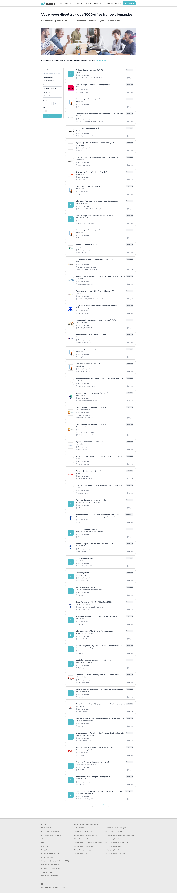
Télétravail (46, 108)
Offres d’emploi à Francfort (114, 846)
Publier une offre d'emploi (50, 853)
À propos (89, 3)
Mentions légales (47, 857)
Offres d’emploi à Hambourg (83, 850)
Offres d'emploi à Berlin (113, 831)
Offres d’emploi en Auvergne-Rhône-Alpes (119, 835)
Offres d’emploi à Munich (114, 850)
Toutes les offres (79, 828)
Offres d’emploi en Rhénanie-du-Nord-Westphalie (89, 842)
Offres (61, 3)
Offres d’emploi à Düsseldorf (83, 846)
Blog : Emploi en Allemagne (50, 831)
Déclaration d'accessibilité (50, 865)
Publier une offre (129, 3)
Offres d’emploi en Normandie (84, 839)
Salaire (45, 100)
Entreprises (98, 3)
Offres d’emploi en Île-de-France (116, 842)
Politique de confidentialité (50, 868)
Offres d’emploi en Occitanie (115, 839)
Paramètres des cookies (49, 876)
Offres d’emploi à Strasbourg (115, 853)
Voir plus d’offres (100, 805)
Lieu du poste (47, 92)
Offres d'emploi (46, 828)
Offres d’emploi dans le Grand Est (85, 835)
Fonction (45, 85)
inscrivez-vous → (101, 60)
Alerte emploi (69, 3)
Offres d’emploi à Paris (81, 853)
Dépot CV (80, 3)
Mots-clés (46, 70)
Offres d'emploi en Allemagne (115, 828)
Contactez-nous (46, 872)
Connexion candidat (114, 3)
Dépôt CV (44, 842)
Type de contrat (48, 77)
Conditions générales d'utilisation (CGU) (55, 861)
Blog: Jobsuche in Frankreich (51, 835)
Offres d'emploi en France (83, 831)
